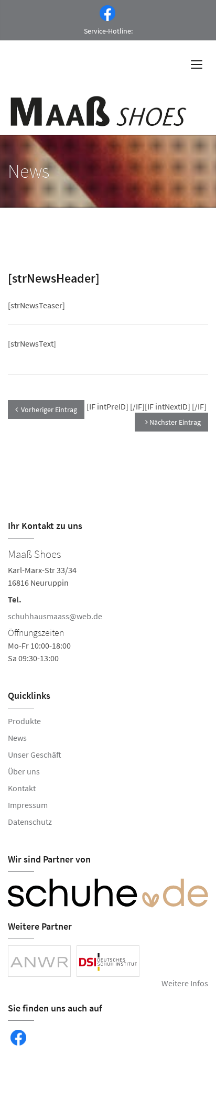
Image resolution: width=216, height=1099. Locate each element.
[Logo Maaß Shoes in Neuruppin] (99, 111)
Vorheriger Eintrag (49, 409)
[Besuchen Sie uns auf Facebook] (105, 12)
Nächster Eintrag (174, 422)
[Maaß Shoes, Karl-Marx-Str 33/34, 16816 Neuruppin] (108, 604)
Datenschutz (30, 821)
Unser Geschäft (34, 754)
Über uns (24, 771)
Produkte (24, 721)
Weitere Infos (184, 983)
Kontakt (22, 788)
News (17, 737)
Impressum (28, 805)
